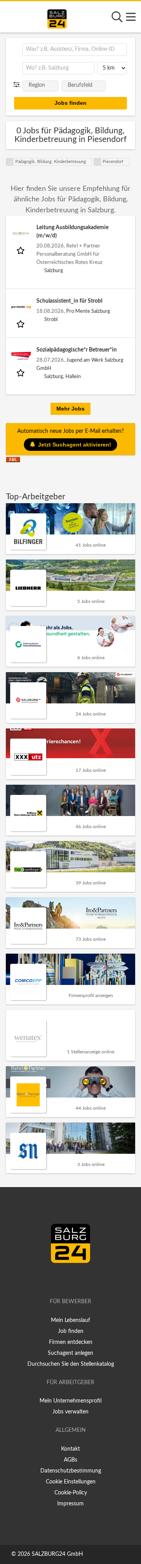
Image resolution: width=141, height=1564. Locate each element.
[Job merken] (21, 250)
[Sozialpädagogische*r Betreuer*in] (21, 356)
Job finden (70, 1331)
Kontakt (70, 1449)
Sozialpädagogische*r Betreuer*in (76, 350)
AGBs (70, 1460)
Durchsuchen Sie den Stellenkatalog (70, 1364)
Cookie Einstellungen (71, 1482)
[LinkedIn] (78, 1279)
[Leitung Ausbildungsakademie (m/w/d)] (21, 233)
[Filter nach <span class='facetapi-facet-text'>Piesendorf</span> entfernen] (97, 161)
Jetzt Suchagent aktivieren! (74, 444)
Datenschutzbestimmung (70, 1471)
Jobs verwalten (70, 1412)
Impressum (70, 1504)
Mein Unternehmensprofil (70, 1401)
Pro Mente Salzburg (88, 311)
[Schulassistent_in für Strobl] (21, 307)
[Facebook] (67, 1279)
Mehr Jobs (70, 408)
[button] (18, 85)
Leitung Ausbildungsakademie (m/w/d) (72, 232)
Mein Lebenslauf (70, 1320)
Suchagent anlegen (70, 1353)
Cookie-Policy (70, 1493)
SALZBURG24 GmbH (57, 1554)
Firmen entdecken (70, 1342)
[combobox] (74, 49)
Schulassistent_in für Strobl (69, 301)
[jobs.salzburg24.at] (57, 17)
